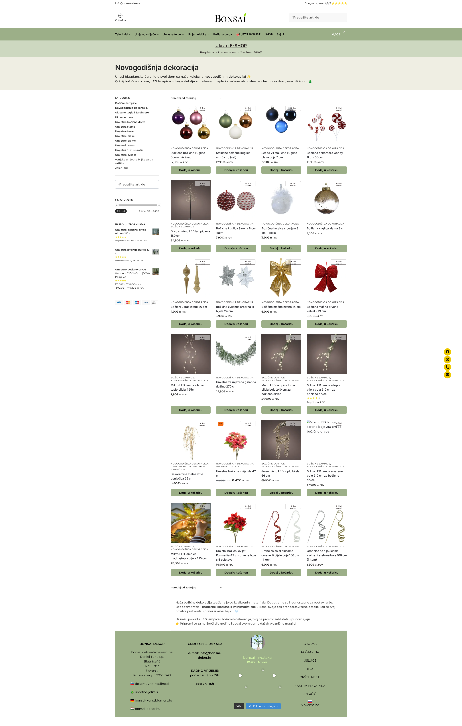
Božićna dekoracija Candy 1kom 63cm (325, 155)
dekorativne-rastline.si (152, 684)
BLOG (310, 669)
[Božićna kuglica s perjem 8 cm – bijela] (281, 200)
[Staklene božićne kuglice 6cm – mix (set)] (191, 125)
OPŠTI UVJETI (310, 677)
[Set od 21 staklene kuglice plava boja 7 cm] (281, 125)
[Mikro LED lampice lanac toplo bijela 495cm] (191, 354)
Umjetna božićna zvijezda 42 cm (236, 473)
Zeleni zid (121, 168)
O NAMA (310, 644)
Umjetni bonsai (125, 145)
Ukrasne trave (124, 117)
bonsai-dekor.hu (147, 709)
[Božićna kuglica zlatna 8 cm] (327, 200)
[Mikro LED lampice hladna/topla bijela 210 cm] (191, 523)
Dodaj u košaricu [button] (190, 170)
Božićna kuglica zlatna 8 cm (326, 228)
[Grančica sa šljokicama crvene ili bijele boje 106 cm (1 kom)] (281, 523)
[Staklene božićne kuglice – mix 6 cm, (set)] (236, 125)
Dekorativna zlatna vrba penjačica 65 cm (187, 476)
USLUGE (310, 660)
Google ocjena (314, 3)
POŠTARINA (310, 652)
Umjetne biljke (181, 466)
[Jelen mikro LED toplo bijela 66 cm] (281, 440)
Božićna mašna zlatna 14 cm (281, 307)
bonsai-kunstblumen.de (153, 700)
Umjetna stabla (125, 126)
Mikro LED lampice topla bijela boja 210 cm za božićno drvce (323, 389)
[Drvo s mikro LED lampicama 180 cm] (191, 200)
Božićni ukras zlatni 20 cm (189, 307)
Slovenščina (310, 705)
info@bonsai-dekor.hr (129, 3)
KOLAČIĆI (310, 694)
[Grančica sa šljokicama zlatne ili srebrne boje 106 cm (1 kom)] (327, 523)
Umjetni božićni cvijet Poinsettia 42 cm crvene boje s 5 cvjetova (236, 555)
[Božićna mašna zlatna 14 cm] (281, 278)
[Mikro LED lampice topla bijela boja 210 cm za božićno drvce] (327, 354)
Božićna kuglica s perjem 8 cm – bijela (279, 230)
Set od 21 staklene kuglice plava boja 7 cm (279, 155)
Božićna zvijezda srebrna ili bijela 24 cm (235, 309)
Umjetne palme (125, 140)
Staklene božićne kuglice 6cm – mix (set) (188, 155)
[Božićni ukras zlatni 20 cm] (191, 278)
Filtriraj (121, 211)
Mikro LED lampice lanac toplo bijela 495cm (188, 387)
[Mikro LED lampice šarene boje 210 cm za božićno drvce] (327, 440)
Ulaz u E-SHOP (231, 45)
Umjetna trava (124, 131)
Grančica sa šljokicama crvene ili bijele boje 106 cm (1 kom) (280, 555)
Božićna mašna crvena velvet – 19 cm (322, 309)
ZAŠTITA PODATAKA (310, 686)
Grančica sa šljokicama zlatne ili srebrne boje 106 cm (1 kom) (327, 555)
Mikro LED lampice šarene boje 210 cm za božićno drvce (325, 475)
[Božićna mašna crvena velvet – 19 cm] (327, 278)
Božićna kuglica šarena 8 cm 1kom (236, 230)
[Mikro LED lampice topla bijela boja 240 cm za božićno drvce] (281, 354)
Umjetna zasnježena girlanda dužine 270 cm (236, 384)
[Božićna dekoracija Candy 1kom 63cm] (327, 125)
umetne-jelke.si (147, 692)
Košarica (120, 20)
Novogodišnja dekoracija (189, 148)
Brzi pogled (202, 109)
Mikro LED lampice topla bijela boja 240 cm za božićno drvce (278, 389)
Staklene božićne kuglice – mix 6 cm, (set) (234, 155)
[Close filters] (160, 98)
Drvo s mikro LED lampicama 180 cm (190, 233)
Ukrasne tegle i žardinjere (132, 112)
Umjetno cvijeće (227, 466)
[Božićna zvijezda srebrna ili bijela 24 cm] (236, 278)
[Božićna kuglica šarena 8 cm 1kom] (236, 200)
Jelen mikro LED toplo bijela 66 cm (280, 473)
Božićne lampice (182, 226)
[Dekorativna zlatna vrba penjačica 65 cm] (191, 440)
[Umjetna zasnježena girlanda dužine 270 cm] (236, 354)
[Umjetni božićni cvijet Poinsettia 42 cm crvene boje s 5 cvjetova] (236, 523)
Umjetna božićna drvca (130, 122)
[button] (339, 34)
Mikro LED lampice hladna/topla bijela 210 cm (189, 556)
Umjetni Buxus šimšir (129, 150)
